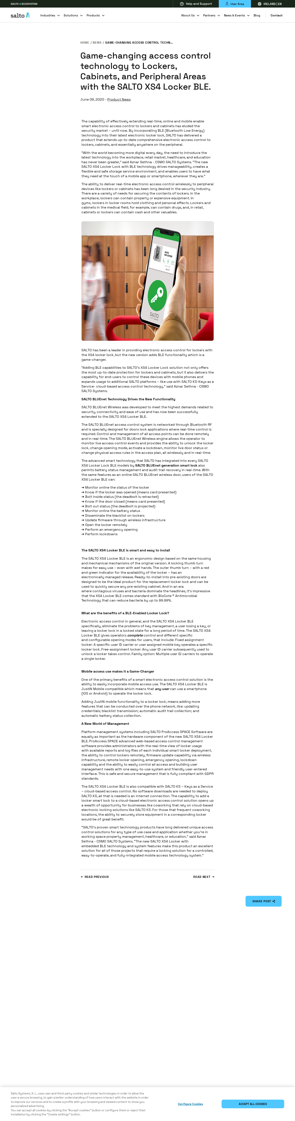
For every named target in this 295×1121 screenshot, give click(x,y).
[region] (147, 1104)
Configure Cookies (190, 1104)
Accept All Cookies (253, 1104)
